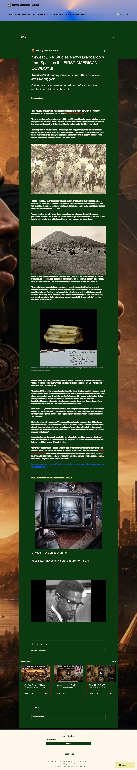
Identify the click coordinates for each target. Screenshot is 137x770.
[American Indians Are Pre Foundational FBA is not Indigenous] (68, 673)
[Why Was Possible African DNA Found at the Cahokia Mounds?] (35, 673)
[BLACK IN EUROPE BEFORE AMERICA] (101, 673)
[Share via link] (47, 644)
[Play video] (68, 601)
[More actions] (104, 51)
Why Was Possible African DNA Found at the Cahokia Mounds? (34, 686)
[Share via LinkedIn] (42, 644)
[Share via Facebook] (32, 644)
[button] (127, 14)
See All (114, 661)
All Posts (23, 37)
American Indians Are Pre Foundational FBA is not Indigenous (66, 686)
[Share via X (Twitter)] (37, 644)
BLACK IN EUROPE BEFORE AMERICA (97, 686)
